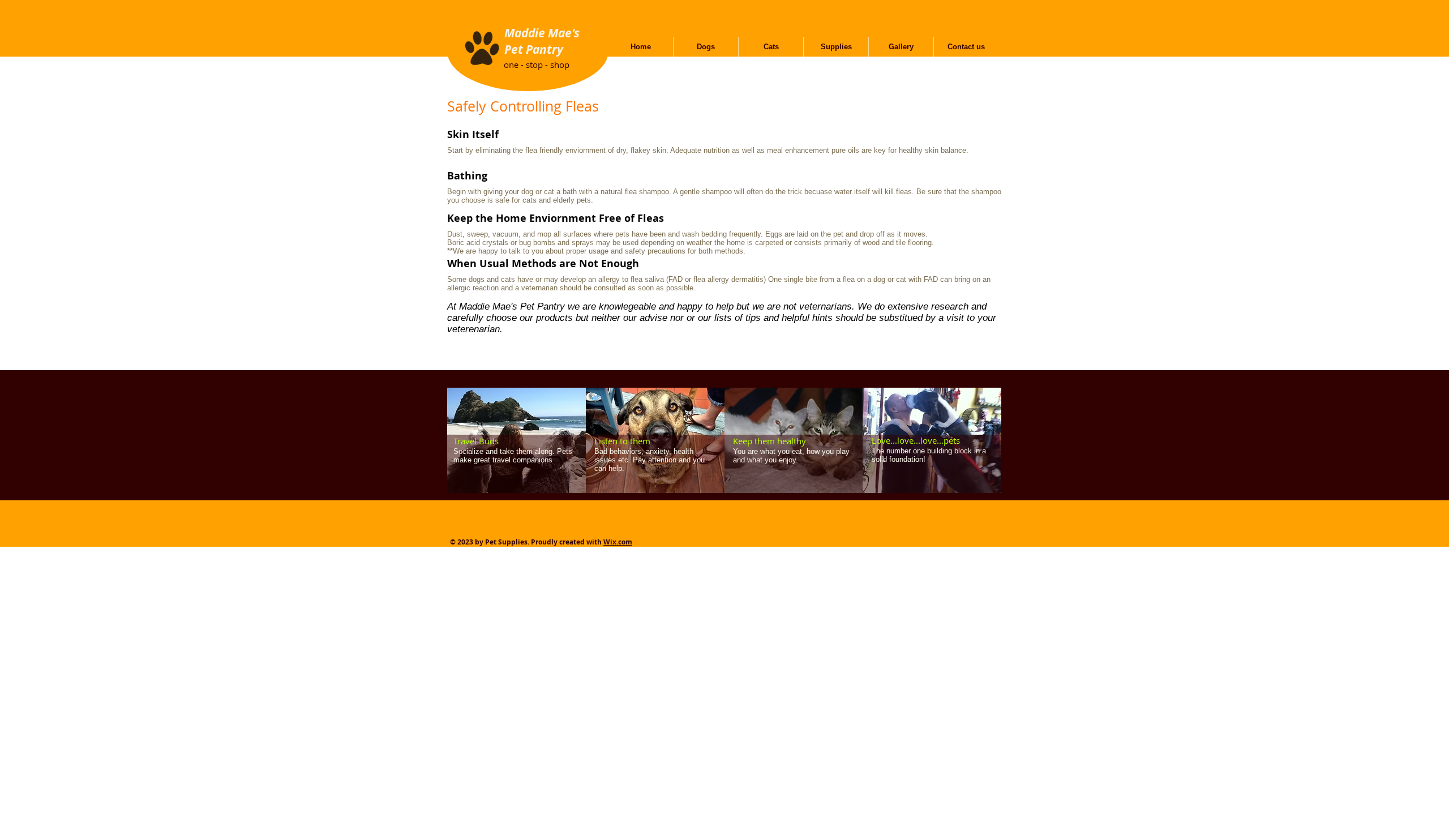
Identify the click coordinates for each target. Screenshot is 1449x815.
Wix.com (617, 542)
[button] (706, 47)
